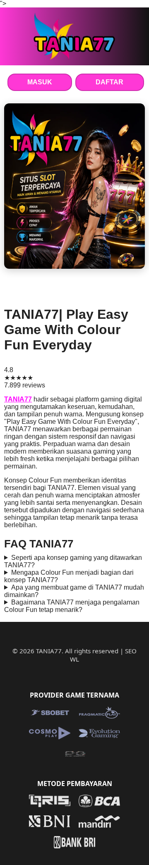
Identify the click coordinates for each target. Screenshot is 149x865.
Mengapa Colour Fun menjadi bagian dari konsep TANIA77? (69, 576)
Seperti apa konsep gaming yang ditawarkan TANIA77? (73, 561)
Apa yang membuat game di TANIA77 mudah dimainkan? (74, 591)
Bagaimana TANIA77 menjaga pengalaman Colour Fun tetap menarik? (71, 606)
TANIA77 (18, 399)
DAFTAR (109, 82)
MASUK (39, 82)
